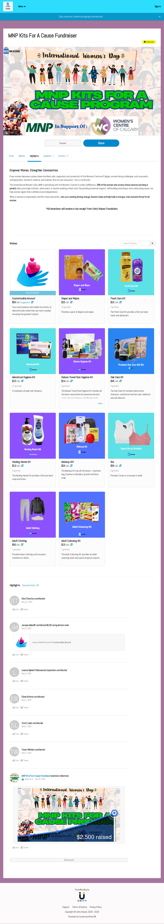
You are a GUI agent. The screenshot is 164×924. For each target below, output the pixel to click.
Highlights (34, 155)
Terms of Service (79, 906)
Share (101, 143)
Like (17, 609)
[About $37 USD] (31, 302)
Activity (63, 155)
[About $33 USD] (120, 381)
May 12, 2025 (27, 602)
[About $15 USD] (71, 465)
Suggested (25, 302)
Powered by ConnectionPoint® (82, 916)
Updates (49, 155)
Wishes (22, 155)
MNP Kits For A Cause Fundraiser (36, 775)
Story (11, 155)
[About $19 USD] (71, 302)
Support (65, 906)
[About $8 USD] (120, 302)
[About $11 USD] (22, 381)
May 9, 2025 (26, 628)
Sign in (158, 6)
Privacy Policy (96, 906)
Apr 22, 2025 (40, 779)
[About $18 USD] (71, 381)
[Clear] (152, 243)
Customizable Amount (62, 642)
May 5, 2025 (26, 700)
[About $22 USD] (120, 465)
